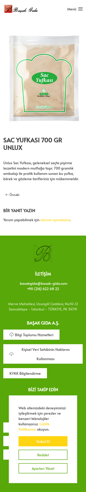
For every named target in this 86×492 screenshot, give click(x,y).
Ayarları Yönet (43, 468)
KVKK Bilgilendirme (25, 373)
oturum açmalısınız (55, 219)
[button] (75, 9)
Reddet (43, 454)
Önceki (14, 195)
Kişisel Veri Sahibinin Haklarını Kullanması (46, 354)
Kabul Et (43, 441)
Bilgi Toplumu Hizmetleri (34, 334)
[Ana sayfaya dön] (21, 9)
